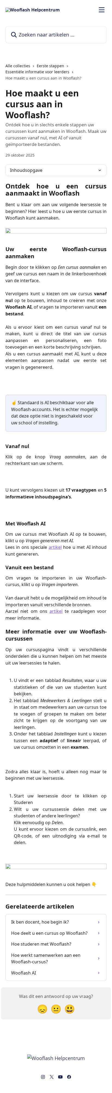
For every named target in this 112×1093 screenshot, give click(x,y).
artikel (55, 547)
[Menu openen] (102, 10)
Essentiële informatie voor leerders (37, 71)
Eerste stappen (50, 65)
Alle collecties (17, 65)
